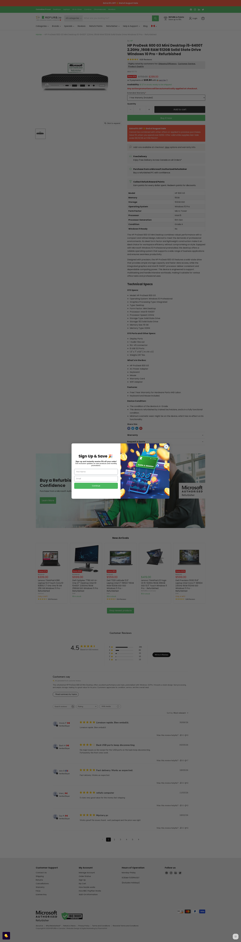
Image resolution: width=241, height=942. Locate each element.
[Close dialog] (166, 446)
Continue (96, 486)
